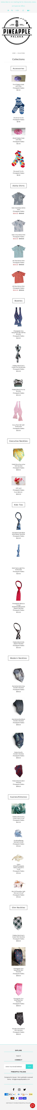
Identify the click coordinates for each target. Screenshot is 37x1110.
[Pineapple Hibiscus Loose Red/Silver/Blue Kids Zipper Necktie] (18, 590)
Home (14, 53)
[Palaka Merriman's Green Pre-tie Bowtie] (18, 353)
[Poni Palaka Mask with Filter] (18, 78)
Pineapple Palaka (24, 1103)
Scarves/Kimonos (18, 797)
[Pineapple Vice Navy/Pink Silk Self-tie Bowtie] (18, 318)
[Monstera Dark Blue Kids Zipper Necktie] (18, 520)
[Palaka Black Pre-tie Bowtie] (18, 382)
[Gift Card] (18, 481)
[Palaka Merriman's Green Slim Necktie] (18, 923)
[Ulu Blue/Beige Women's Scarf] (18, 833)
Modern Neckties (18, 658)
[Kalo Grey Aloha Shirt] (18, 226)
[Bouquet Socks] (18, 159)
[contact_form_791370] (32, 1105)
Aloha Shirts (19, 185)
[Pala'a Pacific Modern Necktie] (18, 740)
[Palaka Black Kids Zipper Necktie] (18, 629)
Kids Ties (18, 504)
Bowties (18, 300)
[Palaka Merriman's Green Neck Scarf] (18, 808)
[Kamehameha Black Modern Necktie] (18, 707)
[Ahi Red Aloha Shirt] (18, 277)
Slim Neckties (18, 907)
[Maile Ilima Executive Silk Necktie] (18, 455)
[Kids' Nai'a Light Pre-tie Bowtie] (18, 555)
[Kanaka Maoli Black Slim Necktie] (18, 1019)
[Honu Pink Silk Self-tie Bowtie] (18, 412)
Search (18, 1056)
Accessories (18, 68)
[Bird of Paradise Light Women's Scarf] (18, 884)
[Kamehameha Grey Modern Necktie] (18, 674)
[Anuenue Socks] (18, 105)
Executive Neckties (18, 441)
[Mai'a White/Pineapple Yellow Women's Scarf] (18, 857)
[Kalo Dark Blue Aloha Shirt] (18, 199)
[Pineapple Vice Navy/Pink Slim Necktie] (18, 956)
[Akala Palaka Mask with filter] (18, 132)
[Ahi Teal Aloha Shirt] (18, 251)
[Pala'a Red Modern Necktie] (18, 771)
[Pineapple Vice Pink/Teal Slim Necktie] (18, 989)
